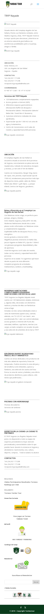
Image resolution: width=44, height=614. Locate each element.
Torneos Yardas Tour (12, 493)
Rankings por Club (11, 485)
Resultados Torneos (29, 482)
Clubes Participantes (12, 482)
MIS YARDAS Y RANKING (22, 539)
